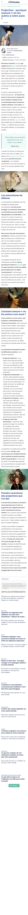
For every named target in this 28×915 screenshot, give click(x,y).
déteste (9, 363)
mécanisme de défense (16, 156)
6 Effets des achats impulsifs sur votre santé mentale (13, 710)
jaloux (13, 66)
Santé (3, 635)
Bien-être (3, 6)
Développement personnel (13, 6)
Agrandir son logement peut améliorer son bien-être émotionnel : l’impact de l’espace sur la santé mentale (13, 615)
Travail (3, 729)
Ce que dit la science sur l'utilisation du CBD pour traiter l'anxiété (13, 779)
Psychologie (4, 707)
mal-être (20, 265)
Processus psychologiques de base (11, 775)
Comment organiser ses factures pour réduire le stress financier (13, 732)
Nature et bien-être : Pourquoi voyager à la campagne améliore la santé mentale (13, 663)
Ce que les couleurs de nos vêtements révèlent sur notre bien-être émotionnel (12, 755)
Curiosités (4, 751)
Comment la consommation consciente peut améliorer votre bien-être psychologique (13, 687)
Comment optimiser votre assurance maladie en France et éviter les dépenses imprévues (13, 639)
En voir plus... (14, 785)
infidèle (17, 63)
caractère (18, 120)
